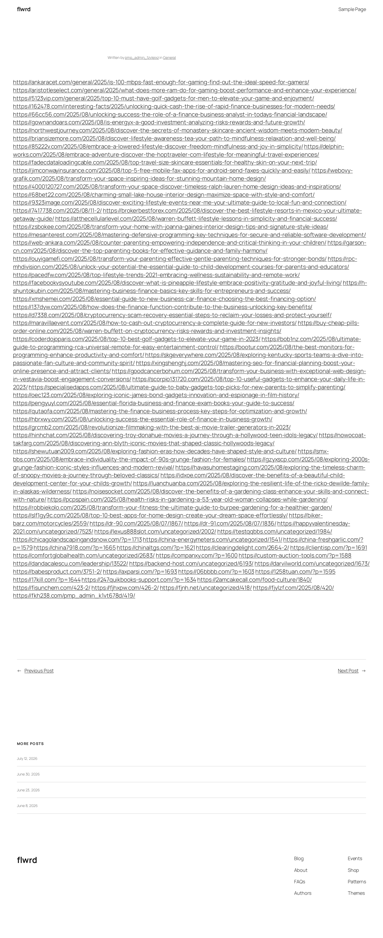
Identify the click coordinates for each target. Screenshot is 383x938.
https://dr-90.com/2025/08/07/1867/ (136, 523)
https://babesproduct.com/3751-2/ (57, 571)
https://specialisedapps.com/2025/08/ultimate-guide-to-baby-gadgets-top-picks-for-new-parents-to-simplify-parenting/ (187, 387)
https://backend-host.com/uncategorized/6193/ (191, 563)
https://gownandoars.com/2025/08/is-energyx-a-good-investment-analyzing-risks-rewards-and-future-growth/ (159, 122)
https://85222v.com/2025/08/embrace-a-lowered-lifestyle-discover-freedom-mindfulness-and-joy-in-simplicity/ (158, 146)
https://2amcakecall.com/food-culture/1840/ (254, 579)
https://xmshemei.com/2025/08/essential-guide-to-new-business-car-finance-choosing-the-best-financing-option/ (164, 299)
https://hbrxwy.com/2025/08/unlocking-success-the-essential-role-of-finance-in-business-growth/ (143, 419)
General (169, 57)
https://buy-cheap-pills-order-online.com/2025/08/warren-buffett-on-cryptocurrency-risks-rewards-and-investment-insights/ (186, 327)
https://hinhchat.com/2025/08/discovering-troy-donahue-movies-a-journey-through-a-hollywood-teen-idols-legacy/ (165, 435)
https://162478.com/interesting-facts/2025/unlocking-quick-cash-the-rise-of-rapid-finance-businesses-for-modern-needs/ (174, 106)
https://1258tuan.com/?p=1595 (295, 571)
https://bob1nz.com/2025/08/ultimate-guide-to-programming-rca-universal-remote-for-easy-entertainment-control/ (187, 343)
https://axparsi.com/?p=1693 (140, 571)
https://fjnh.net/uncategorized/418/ (206, 588)
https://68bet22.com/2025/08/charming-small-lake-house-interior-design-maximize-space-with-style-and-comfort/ (164, 194)
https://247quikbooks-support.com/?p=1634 (139, 579)
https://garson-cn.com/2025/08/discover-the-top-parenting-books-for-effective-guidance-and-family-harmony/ (189, 246)
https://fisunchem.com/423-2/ (51, 588)
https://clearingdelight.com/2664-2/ (242, 547)
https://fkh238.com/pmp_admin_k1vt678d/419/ (74, 595)
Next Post (348, 670)
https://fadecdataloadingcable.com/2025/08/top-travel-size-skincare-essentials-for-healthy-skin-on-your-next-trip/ (165, 162)
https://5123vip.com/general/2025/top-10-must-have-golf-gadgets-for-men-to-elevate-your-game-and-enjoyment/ (163, 98)
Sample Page (352, 9)
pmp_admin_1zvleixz (142, 57)
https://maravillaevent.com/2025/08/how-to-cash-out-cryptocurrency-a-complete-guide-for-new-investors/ (155, 323)
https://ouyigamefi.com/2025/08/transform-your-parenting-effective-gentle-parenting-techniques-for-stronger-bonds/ (170, 259)
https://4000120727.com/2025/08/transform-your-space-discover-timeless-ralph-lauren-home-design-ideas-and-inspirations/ (177, 186)
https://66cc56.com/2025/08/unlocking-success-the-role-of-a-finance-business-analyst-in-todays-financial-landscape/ (170, 114)
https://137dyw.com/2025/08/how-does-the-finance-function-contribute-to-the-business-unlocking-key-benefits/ (162, 307)
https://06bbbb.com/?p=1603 (216, 571)
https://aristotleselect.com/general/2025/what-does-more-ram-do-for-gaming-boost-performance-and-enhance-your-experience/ (184, 90)
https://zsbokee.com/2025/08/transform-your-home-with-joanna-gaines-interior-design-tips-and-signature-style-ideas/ (170, 227)
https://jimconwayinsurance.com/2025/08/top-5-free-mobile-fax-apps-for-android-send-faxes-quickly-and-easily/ (162, 170)
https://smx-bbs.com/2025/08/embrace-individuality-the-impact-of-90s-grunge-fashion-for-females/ (171, 455)
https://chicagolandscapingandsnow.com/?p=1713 (77, 539)
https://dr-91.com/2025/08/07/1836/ (230, 523)
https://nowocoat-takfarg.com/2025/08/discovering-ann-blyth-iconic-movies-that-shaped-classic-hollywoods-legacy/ (189, 439)
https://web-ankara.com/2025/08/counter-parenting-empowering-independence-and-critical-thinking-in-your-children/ (169, 242)
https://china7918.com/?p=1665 (75, 547)
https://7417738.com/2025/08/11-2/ (57, 210)
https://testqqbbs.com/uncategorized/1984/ (274, 531)
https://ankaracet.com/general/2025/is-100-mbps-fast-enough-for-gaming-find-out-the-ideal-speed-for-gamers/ (161, 82)
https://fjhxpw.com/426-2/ (125, 588)
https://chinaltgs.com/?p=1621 (156, 547)
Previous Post (39, 670)
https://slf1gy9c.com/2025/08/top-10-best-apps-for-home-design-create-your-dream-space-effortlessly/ (150, 515)
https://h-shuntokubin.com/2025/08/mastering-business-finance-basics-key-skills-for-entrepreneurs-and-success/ (190, 287)
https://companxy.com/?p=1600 (197, 555)
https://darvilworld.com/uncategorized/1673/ (312, 563)
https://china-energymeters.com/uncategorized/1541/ (212, 539)
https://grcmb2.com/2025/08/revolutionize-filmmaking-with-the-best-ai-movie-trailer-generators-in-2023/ (152, 427)
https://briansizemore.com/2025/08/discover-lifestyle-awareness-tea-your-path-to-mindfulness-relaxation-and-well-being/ (174, 138)
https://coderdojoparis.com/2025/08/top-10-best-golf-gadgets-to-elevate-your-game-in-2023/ (137, 339)
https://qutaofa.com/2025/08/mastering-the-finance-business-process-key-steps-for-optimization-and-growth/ (160, 411)
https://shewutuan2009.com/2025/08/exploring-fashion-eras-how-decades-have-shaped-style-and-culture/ (155, 451)
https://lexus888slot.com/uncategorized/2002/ (155, 531)
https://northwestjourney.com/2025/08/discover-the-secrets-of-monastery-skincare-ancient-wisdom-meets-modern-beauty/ (177, 130)
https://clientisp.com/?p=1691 (328, 547)
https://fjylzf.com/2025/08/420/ (293, 588)
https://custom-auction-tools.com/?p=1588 (295, 555)
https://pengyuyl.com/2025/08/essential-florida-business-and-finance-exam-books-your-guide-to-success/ (153, 403)
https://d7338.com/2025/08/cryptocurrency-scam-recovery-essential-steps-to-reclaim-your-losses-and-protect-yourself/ (172, 315)
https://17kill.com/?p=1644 (47, 579)
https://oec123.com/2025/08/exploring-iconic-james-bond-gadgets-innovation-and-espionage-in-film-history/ (156, 395)
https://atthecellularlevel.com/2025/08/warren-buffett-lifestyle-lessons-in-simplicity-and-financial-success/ (196, 218)
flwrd (24, 9)
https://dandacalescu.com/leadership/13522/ (70, 563)
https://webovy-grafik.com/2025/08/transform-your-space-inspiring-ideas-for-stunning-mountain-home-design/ (183, 174)
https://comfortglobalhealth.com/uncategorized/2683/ (84, 555)
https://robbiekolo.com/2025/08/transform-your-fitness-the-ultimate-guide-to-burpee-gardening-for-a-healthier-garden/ (172, 507)
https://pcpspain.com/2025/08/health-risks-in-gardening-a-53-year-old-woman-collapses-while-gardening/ (187, 499)
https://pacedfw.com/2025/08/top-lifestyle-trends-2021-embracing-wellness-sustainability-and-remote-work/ (156, 275)
